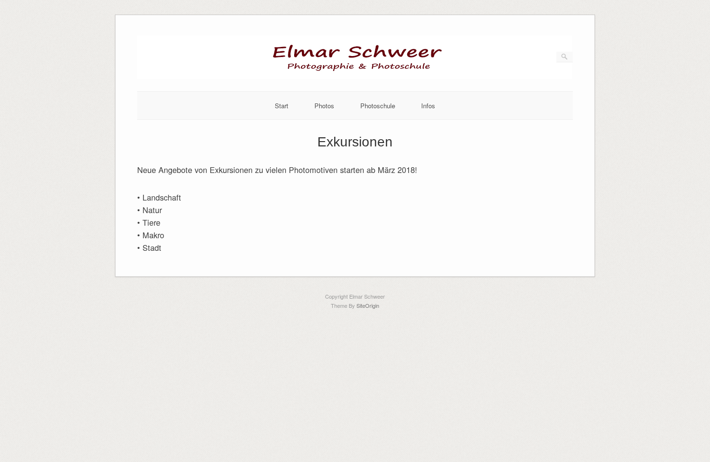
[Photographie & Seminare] (354, 76)
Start (281, 105)
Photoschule (377, 105)
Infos (428, 105)
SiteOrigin (367, 305)
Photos (324, 105)
